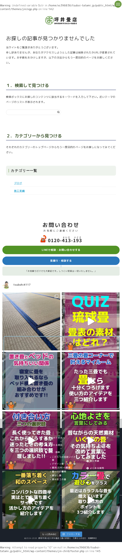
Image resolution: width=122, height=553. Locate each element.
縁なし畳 (56, 475)
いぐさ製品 (99, 442)
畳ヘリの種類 (59, 471)
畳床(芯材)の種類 (61, 467)
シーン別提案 (100, 446)
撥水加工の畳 (59, 479)
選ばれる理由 (55, 444)
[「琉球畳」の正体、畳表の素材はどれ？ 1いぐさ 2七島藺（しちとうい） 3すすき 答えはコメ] (91, 321)
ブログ (18, 183)
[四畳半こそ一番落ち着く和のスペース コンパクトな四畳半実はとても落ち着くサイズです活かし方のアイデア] (31, 500)
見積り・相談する (61, 260)
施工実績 (19, 191)
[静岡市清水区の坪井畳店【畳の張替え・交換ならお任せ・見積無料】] (61, 24)
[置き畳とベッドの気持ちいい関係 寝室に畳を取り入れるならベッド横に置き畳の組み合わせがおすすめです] (31, 381)
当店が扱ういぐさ (99, 437)
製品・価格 (54, 452)
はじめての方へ (56, 437)
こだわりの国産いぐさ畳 (64, 458)
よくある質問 (97, 468)
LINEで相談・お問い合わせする (61, 250)
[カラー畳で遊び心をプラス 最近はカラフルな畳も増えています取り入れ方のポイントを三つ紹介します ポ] (91, 500)
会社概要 (94, 475)
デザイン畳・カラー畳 (64, 463)
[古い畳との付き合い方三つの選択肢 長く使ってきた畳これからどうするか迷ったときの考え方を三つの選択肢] (31, 440)
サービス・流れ (98, 453)
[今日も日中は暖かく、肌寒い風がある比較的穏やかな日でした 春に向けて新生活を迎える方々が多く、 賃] (31, 321)
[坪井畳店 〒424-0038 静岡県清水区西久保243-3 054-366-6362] (91, 381)
